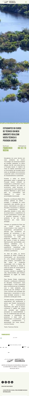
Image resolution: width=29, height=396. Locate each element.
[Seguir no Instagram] (6, 382)
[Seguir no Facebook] (2, 382)
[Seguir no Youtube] (9, 382)
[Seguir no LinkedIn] (12, 382)
